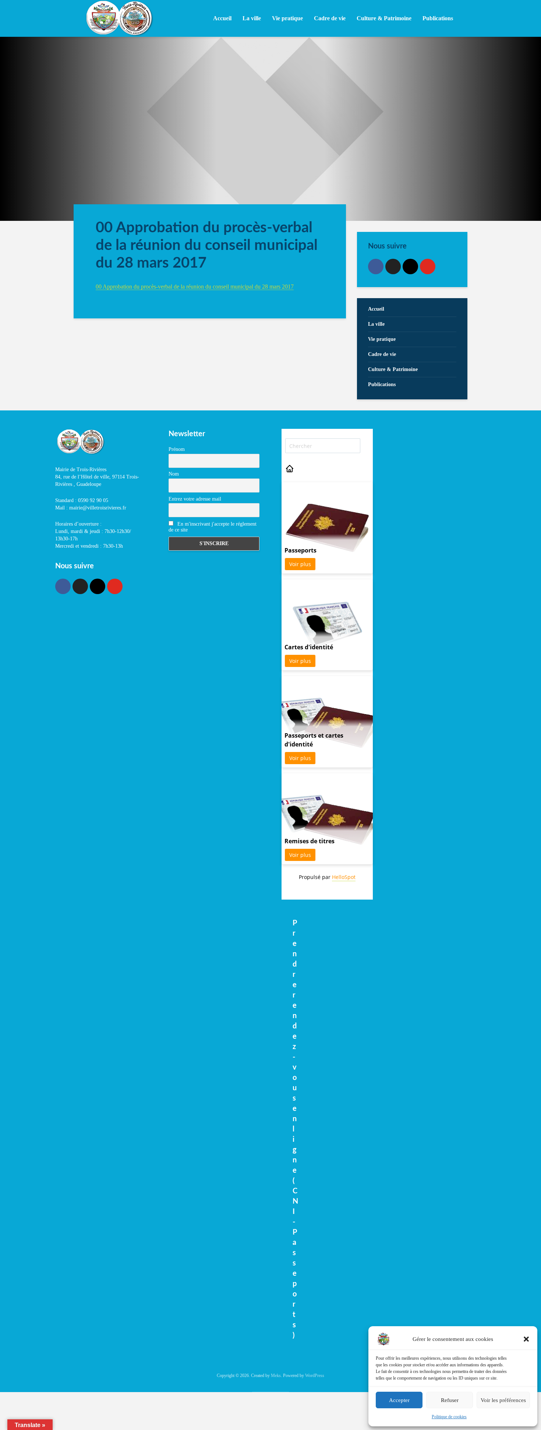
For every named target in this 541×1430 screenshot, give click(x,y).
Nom (174, 474)
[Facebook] (375, 266)
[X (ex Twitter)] (393, 266)
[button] (526, 1339)
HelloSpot (344, 876)
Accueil (222, 18)
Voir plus (300, 564)
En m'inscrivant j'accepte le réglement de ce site (213, 527)
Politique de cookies (449, 1416)
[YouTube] (427, 266)
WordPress (314, 1375)
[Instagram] (410, 266)
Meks (276, 1375)
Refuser (450, 1400)
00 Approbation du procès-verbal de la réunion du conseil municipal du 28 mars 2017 (195, 286)
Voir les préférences (503, 1400)
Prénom (177, 449)
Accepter (399, 1400)
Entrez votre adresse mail (195, 499)
